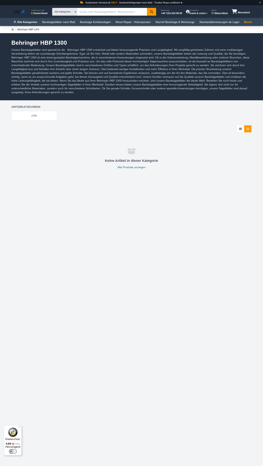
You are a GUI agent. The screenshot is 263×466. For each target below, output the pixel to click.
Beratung (250, 22)
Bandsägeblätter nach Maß (58, 22)
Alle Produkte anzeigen (131, 167)
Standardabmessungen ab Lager (219, 22)
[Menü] (19, 427)
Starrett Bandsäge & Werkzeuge (175, 22)
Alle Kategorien (27, 22)
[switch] (13, 451)
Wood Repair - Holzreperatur (133, 22)
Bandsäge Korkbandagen (95, 22)
